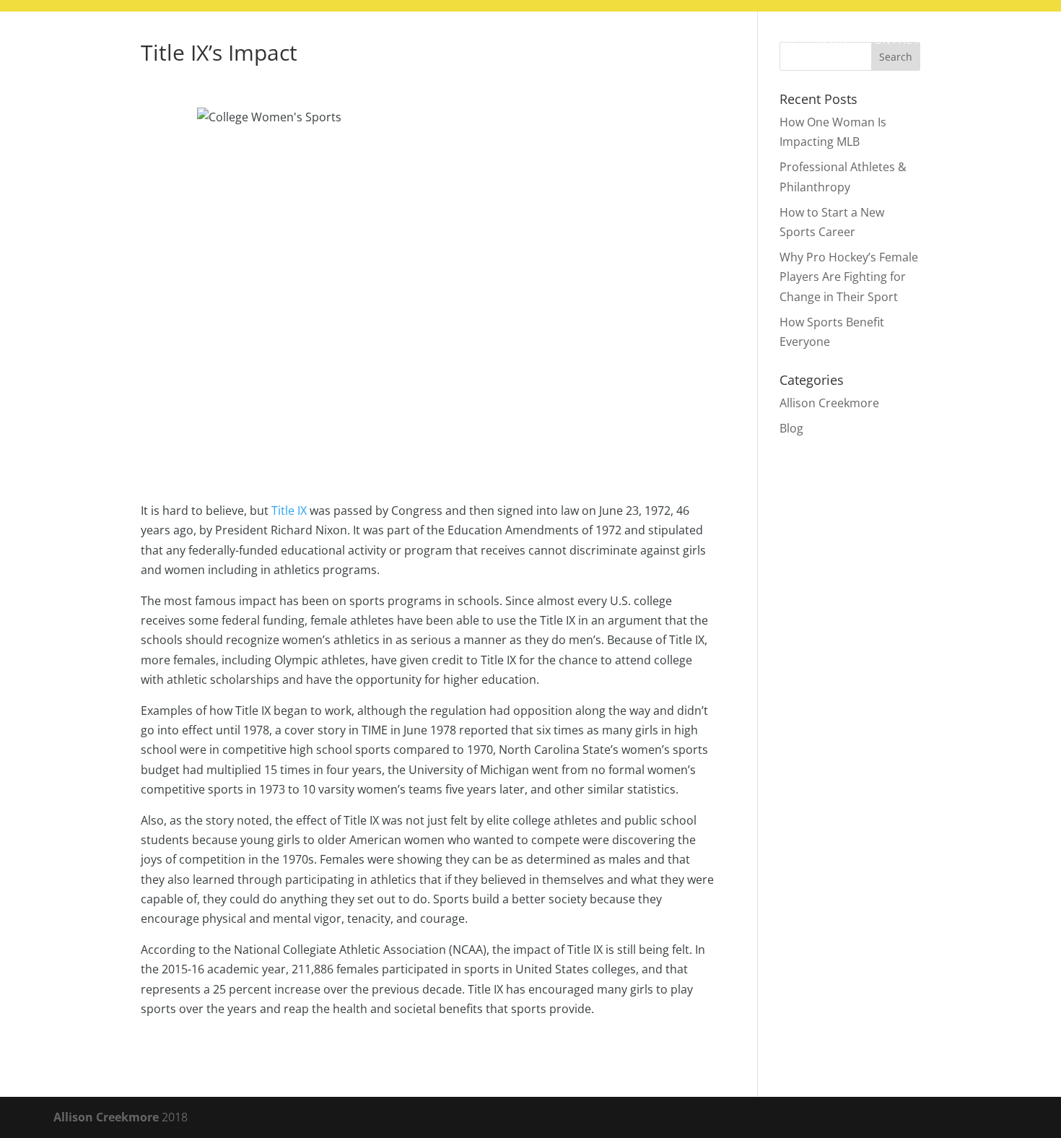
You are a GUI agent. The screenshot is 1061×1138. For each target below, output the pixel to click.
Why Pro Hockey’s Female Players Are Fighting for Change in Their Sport (849, 276)
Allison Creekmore (829, 403)
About (778, 41)
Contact (893, 41)
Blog (832, 41)
